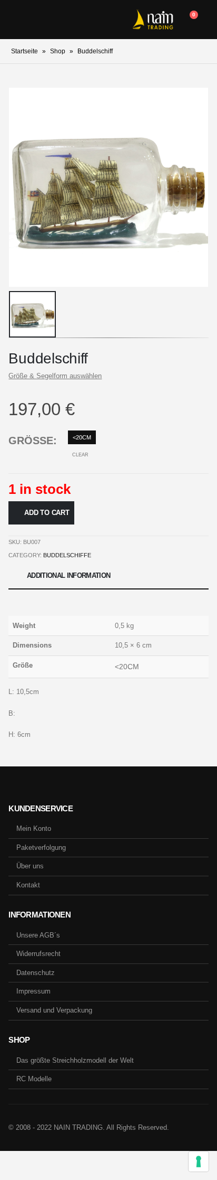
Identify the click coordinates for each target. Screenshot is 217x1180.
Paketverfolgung (41, 847)
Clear (80, 454)
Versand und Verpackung (54, 1010)
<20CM (82, 437)
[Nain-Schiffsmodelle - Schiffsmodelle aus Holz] (153, 19)
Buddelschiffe (67, 555)
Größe (30, 440)
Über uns (30, 866)
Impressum (33, 991)
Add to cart (47, 513)
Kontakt (28, 885)
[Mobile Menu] (16, 20)
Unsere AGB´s (38, 935)
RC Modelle (34, 1079)
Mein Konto (33, 828)
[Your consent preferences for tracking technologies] (199, 1161)
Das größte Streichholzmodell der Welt (75, 1060)
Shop (57, 51)
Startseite (24, 51)
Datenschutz (35, 973)
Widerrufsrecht (38, 954)
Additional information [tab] (69, 575)
